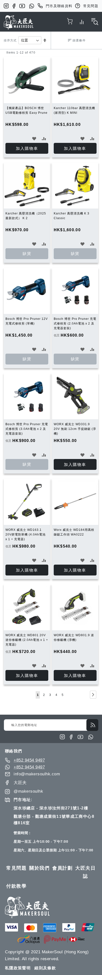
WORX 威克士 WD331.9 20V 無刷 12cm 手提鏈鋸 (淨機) (75, 428)
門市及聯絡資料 (59, 6)
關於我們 (39, 868)
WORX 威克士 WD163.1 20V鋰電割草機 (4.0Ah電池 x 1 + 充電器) (25, 534)
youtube (22, 5)
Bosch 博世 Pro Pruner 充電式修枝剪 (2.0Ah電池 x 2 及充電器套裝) (75, 323)
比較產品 (81, 21)
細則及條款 (45, 968)
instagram (6, 5)
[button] (34, 138)
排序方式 (10, 40)
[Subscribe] (92, 725)
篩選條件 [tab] (79, 40)
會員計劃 (62, 868)
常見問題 (90, 6)
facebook (14, 5)
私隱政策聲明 (18, 968)
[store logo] (18, 22)
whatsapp (31, 5)
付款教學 (16, 886)
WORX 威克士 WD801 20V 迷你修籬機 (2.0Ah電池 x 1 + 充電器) (26, 639)
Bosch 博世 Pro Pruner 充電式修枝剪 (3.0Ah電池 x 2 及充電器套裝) (26, 428)
